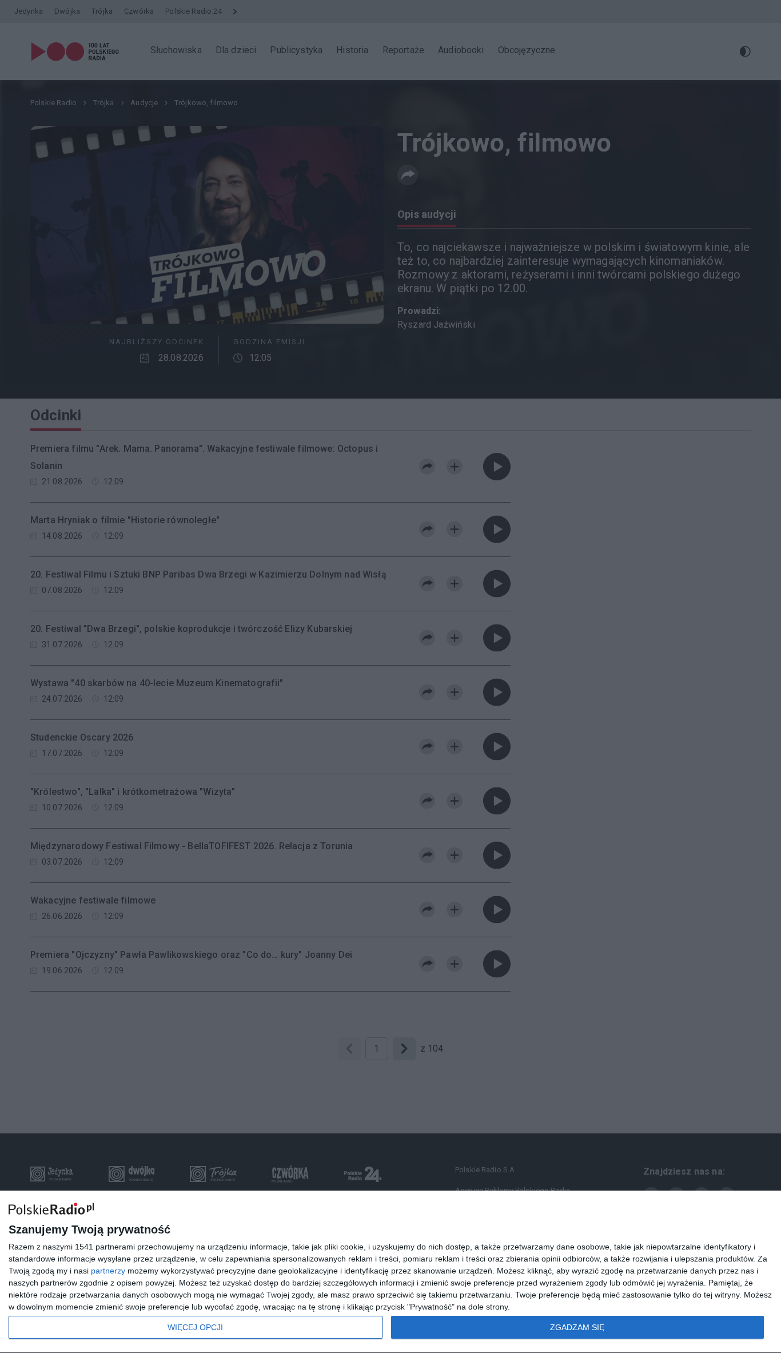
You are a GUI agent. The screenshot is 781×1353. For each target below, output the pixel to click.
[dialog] (390, 1272)
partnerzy (108, 1271)
